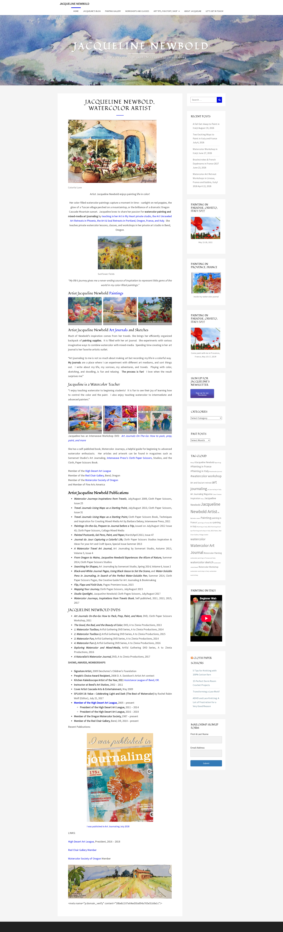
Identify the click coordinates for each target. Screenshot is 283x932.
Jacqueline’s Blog (92, 11)
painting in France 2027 (205, 523)
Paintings (116, 293)
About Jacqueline (192, 11)
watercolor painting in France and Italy (202, 558)
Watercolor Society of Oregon (102, 480)
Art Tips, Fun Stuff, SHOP (165, 11)
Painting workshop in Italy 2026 (203, 531)
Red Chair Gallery (94, 475)
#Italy (192, 463)
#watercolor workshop (206, 476)
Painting (206, 518)
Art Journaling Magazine (201, 494)
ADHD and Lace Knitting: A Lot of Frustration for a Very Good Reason (206, 702)
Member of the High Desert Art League (95, 702)
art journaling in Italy (214, 489)
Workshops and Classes (137, 11)
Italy (202, 499)
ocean (198, 518)
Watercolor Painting (213, 553)
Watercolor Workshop (208, 566)
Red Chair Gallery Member (82, 850)
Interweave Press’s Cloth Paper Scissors (129, 458)
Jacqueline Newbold (74, 3)
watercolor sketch (201, 562)
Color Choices (217, 494)
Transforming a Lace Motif (206, 691)
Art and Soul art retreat (201, 482)
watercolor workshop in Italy (199, 571)
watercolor (197, 539)
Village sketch (203, 535)
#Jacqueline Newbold (204, 462)
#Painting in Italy (199, 471)
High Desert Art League (98, 471)
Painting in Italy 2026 (204, 527)
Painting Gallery (113, 11)
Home (76, 11)
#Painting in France (200, 466)
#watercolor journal (215, 471)
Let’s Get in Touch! (214, 11)
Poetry (216, 531)
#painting (218, 463)
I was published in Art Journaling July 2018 (108, 826)
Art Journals (118, 330)
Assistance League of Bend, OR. (141, 680)
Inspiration (195, 498)
